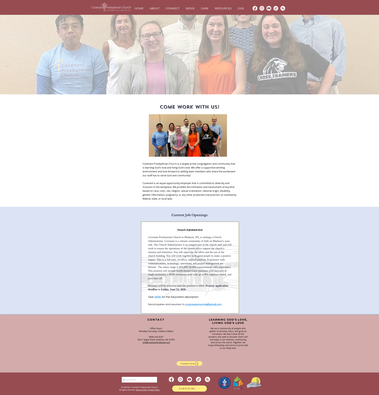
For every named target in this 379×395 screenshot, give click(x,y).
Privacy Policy (154, 389)
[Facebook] (255, 8)
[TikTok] (275, 8)
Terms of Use (141, 389)
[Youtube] (268, 8)
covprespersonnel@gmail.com (203, 304)
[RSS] (282, 8)
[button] (155, 8)
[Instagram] (262, 8)
